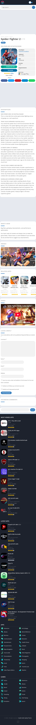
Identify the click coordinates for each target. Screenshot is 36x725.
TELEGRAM (10, 70)
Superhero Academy (24, 51)
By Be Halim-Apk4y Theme (25, 718)
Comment (4, 339)
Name (3, 359)
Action (11, 36)
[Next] (34, 256)
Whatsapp (31, 80)
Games (6, 36)
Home (2, 36)
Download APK (10, 66)
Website (3, 373)
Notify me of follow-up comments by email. (13, 386)
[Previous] (1, 256)
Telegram (25, 80)
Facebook (4, 80)
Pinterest (18, 80)
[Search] (33, 7)
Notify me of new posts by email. (11, 389)
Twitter (11, 80)
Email (2, 366)
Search (32, 410)
